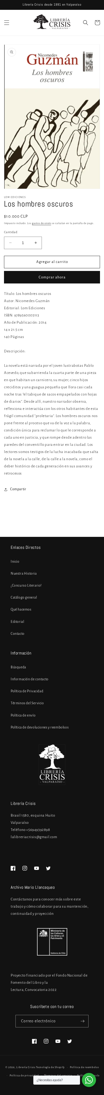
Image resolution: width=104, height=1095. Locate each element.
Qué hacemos (21, 609)
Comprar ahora (52, 277)
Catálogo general (24, 597)
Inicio (15, 561)
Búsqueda (18, 667)
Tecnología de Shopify (50, 1067)
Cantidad (10, 232)
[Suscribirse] (82, 1021)
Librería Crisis (25, 1067)
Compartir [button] (18, 489)
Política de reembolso (84, 1067)
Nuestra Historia (24, 573)
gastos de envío (41, 223)
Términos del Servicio (27, 703)
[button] (7, 22)
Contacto (18, 634)
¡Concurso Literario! (26, 585)
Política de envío (23, 715)
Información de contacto (30, 679)
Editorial (17, 622)
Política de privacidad (24, 1075)
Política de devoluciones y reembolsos (40, 727)
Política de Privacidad (27, 691)
